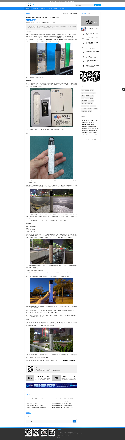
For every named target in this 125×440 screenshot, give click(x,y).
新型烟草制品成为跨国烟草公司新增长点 (35, 403)
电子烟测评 (28, 20)
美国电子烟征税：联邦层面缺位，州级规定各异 (91, 130)
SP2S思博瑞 (84, 100)
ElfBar (91, 90)
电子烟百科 (62, 8)
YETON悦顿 (90, 98)
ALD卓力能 (84, 103)
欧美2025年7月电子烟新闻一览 (88, 137)
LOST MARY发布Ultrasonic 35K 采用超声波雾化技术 (93, 134)
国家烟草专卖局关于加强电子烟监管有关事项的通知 (63, 405)
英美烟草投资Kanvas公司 (32, 402)
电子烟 (33, 20)
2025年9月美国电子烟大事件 (88, 124)
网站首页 (28, 8)
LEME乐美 (90, 108)
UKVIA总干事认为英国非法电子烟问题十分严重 (63, 407)
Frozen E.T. (84, 111)
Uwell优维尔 (92, 93)
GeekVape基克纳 (85, 90)
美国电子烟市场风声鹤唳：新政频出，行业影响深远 (92, 132)
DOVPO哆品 (92, 106)
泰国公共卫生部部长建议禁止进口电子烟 (35, 405)
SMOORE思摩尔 (85, 106)
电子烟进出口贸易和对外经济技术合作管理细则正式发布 (64, 398)
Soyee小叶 (90, 103)
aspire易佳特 (91, 100)
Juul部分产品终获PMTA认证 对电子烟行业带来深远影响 (93, 139)
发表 (74, 421)
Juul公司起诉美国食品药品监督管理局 (61, 402)
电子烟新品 (43, 8)
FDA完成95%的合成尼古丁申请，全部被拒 (35, 398)
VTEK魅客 (84, 108)
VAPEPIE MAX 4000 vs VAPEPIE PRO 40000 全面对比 (93, 120)
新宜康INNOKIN (85, 93)
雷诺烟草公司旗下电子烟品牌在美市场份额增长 (36, 407)
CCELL (83, 95)
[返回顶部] (123, 394)
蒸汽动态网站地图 (81, 433)
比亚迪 (92, 95)
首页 (71, 13)
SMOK (87, 95)
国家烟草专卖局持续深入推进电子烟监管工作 (62, 403)
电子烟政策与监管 (53, 8)
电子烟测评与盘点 (46, 22)
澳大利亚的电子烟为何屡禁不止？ (89, 126)
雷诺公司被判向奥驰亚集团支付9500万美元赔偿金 (63, 400)
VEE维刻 (95, 108)
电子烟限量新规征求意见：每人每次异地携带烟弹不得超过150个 (38, 400)
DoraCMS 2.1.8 (66, 435)
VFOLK (89, 111)
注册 (58, 437)
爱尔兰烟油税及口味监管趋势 (88, 122)
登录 (28, 421)
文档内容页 (75, 13)
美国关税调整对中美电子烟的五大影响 (90, 128)
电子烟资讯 (35, 8)
